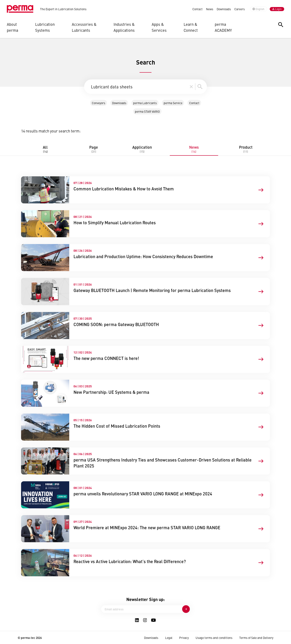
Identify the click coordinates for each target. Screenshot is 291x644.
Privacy (184, 637)
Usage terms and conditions (214, 637)
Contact (197, 9)
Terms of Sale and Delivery (256, 637)
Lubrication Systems (45, 27)
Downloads (224, 9)
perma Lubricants (145, 103)
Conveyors (98, 103)
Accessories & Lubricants (84, 27)
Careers (239, 9)
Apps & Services (159, 27)
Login (278, 9)
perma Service (173, 103)
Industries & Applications (124, 27)
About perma (12, 27)
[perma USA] (20, 9)
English (260, 9)
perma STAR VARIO (147, 111)
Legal (168, 637)
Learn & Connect (191, 27)
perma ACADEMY (223, 27)
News (209, 9)
